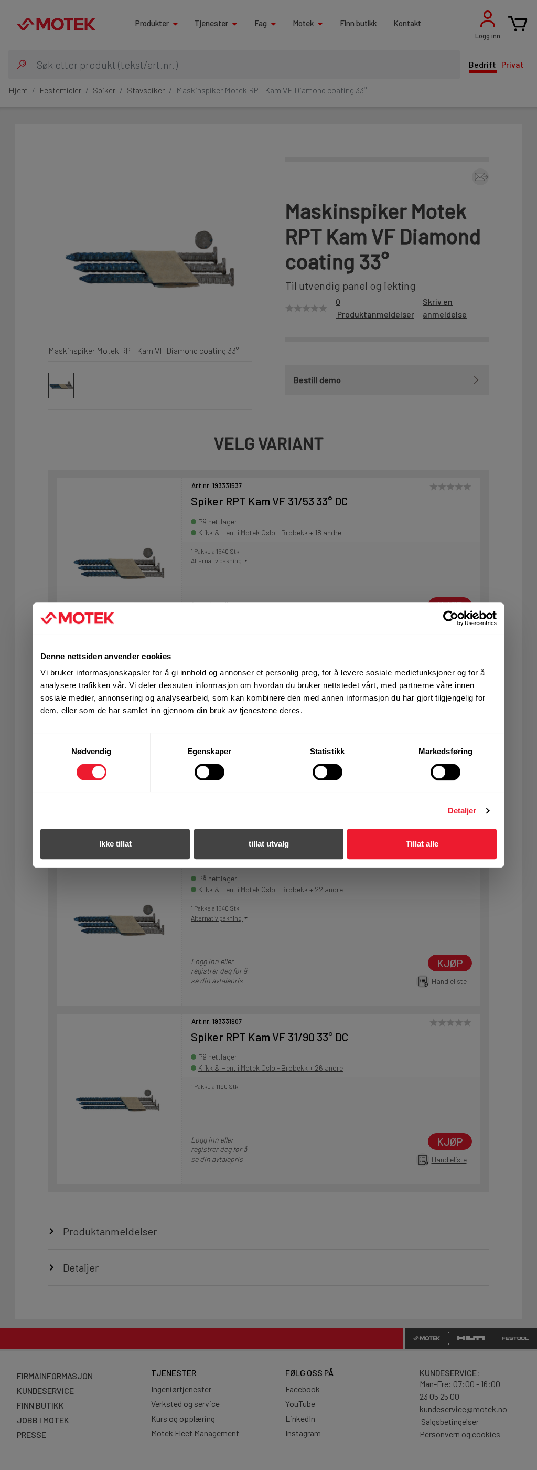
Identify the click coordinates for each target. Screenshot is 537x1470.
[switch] (209, 772)
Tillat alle (422, 843)
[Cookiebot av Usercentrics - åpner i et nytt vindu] (451, 618)
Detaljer (462, 810)
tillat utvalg (269, 843)
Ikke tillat (115, 843)
